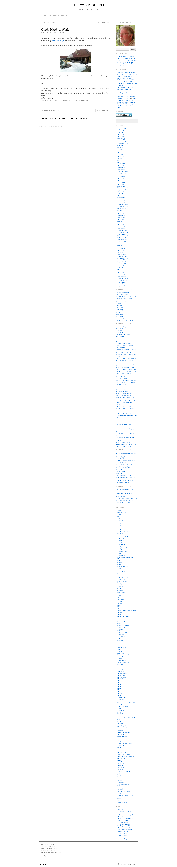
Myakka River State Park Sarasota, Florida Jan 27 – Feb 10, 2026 (126, 89)
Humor (119, 646)
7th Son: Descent (121, 388)
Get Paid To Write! (121, 497)
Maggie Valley (122, 677)
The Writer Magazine (124, 813)
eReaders (120, 598)
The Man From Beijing (122, 292)
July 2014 (120, 212)
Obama (119, 719)
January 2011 (122, 228)
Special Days (121, 758)
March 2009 (121, 251)
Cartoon (120, 564)
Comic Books (122, 570)
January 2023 (122, 169)
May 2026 (120, 134)
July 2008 (120, 265)
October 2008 (122, 260)
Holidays (120, 640)
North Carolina (122, 714)
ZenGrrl (120, 809)
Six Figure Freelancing (123, 428)
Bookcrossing (122, 551)
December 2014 (122, 204)
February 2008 (122, 275)
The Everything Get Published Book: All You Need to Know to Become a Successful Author (125, 477)
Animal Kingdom (123, 522)
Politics (120, 730)
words (119, 793)
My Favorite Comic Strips (126, 58)
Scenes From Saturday (49, 22)
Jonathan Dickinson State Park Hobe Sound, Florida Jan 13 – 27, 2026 (126, 96)
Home (44, 16)
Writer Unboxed (122, 831)
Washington (121, 788)
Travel (119, 777)
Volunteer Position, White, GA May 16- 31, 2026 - (126, 81)
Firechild (118, 338)
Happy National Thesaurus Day (127, 99)
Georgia (120, 620)
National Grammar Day (125, 701)
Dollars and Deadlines (124, 833)
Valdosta (120, 786)
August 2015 (121, 190)
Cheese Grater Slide (124, 566)
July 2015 (120, 191)
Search (119, 751)
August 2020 (121, 173)
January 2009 (122, 254)
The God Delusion (121, 378)
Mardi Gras (121, 679)
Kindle (119, 658)
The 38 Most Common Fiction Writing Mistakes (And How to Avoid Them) (125, 439)
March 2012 (121, 219)
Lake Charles (121, 660)
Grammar (120, 629)
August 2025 (121, 149)
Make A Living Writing (125, 818)
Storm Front (119, 332)
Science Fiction (122, 749)
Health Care (121, 636)
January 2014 (122, 217)
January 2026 (122, 140)
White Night (119, 309)
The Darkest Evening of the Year (126, 300)
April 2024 (121, 164)
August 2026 (121, 129)
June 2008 (120, 267)
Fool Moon (119, 330)
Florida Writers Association (126, 610)
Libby (119, 666)
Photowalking (122, 727)
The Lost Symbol (121, 384)
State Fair (120, 762)
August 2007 (121, 286)
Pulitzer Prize (122, 736)
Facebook (120, 599)
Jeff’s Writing (53, 16)
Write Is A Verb (120, 469)
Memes (119, 686)
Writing (120, 799)
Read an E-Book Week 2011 (126, 743)
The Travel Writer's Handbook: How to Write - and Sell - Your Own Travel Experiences (127, 360)
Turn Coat (119, 305)
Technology (121, 767)
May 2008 (120, 269)
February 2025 (122, 158)
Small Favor (119, 307)
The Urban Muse (123, 820)
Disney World (122, 581)
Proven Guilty (120, 311)
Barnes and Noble (123, 537)
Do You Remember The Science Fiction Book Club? (127, 63)
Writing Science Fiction (123, 442)
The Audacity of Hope (122, 347)
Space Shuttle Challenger (126, 756)
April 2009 (121, 249)
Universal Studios (123, 784)
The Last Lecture (121, 471)
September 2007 (122, 284)
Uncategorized (122, 782)
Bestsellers (121, 540)
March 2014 (121, 214)
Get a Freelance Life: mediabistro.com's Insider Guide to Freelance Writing (126, 460)
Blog (119, 546)
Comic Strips (121, 572)
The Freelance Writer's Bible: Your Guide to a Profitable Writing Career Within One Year (126, 500)
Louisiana (120, 671)
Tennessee (120, 769)
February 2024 (122, 167)
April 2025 (121, 155)
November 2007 (122, 280)
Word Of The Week (123, 791)
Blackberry (121, 544)
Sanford (120, 747)
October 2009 (122, 238)
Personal (66, 100)
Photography (121, 725)
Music (119, 695)
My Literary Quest (123, 828)
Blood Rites (119, 314)
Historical (120, 638)
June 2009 (120, 245)
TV (118, 778)
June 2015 (120, 193)
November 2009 (122, 236)
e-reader (120, 586)
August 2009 (121, 241)
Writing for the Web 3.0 (123, 468)
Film (119, 605)
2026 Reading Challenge (124, 92)
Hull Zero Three (120, 336)
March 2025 (121, 156)
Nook (119, 712)
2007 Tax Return (105, 22)
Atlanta (120, 529)
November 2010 (122, 232)
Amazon (120, 520)
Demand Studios (122, 577)
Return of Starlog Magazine (126, 56)
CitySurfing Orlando (124, 811)
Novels (119, 716)
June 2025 (120, 151)
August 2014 (121, 210)
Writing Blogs (122, 801)
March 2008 (121, 273)
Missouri (120, 692)
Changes (118, 303)
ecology (120, 590)
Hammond (120, 634)
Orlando (120, 721)
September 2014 (122, 208)
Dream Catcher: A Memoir (124, 412)
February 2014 (122, 215)
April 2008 (121, 271)
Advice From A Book (124, 66)
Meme (119, 684)
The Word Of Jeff (88, 5)
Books (119, 553)
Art (118, 527)
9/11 (119, 516)
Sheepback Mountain (124, 753)
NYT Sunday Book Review (126, 718)
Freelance (120, 614)
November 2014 (122, 206)
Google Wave (121, 627)
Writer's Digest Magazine (125, 815)
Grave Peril (119, 329)
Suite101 (120, 766)
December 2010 (122, 230)
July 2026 (120, 131)
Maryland (120, 681)
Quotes (119, 740)
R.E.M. (119, 742)
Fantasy (120, 603)
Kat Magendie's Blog (124, 826)
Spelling (120, 760)
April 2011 (121, 223)
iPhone (119, 651)
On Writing (119, 473)
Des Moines (121, 579)
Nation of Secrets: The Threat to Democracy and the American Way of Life (126, 354)
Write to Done (122, 835)
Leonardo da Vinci (123, 662)
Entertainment (122, 592)
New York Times (122, 706)
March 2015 (121, 199)
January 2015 (122, 203)
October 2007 (122, 282)
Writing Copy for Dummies (124, 457)
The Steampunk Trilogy (123, 334)
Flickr (119, 607)
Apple (119, 526)
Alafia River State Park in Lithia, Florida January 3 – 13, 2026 (126, 104)
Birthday (120, 542)
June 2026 (120, 132)
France (119, 612)
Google (119, 623)
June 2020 (120, 175)
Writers (119, 797)
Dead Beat (119, 313)
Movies (120, 694)
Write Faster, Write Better (123, 389)
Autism (119, 535)
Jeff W (45, 32)
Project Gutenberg (123, 732)
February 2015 (122, 201)
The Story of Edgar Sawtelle (124, 320)
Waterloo (120, 790)
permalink (86, 100)
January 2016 (122, 186)
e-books (120, 585)
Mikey (119, 688)
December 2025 (122, 142)
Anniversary (121, 524)
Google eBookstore (123, 625)
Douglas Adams (122, 583)
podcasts (120, 729)
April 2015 (121, 197)
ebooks (119, 588)
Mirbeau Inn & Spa (58, 40)
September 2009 (122, 239)
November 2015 (122, 188)
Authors (120, 533)
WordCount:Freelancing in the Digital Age (126, 838)
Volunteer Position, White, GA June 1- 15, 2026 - (126, 73)
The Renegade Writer (124, 829)
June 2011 (120, 221)
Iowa (119, 649)
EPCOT (119, 596)
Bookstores (121, 555)
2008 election (122, 511)
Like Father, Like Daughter (126, 60)
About (119, 518)
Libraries (120, 668)
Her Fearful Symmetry (122, 391)
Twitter (119, 780)
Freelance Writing (123, 616)
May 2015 (120, 195)
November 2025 (122, 143)
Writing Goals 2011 (124, 802)
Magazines (121, 675)
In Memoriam (121, 647)
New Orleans (121, 705)
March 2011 (121, 225)
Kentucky (120, 657)
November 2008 (122, 258)
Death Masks (120, 316)
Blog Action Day (123, 548)
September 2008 (122, 262)
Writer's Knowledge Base (125, 795)
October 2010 (122, 234)
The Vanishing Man (122, 294)
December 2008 (122, 256)
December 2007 (122, 278)
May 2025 (120, 153)
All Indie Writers (123, 822)
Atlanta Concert (122, 531)
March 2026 (121, 136)
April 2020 (121, 177)
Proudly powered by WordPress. (128, 864)
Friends (120, 618)
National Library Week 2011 (127, 703)
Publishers (121, 734)
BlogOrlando (121, 550)
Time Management (123, 771)
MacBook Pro (122, 673)
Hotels (119, 644)
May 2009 (120, 247)
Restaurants (121, 745)
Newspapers (121, 710)
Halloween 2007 (122, 633)
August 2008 (121, 263)
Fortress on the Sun (122, 302)
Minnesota (121, 690)
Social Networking (123, 754)
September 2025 (122, 147)
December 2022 (122, 171)
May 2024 (120, 162)
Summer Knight (120, 318)
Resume (64, 16)
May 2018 (120, 180)
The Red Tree (120, 404)
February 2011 (122, 227)
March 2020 (121, 179)
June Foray (121, 653)
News (119, 708)
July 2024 (120, 160)
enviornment (121, 594)
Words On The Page (124, 824)
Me (118, 682)
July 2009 (120, 243)
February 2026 (122, 138)
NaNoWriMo (121, 697)
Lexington (121, 664)
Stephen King (122, 764)
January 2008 (122, 276)
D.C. (118, 575)
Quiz (119, 738)
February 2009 (122, 252)
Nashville (120, 699)
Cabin (119, 561)
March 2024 (121, 166)
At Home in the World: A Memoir (126, 413)
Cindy (119, 568)
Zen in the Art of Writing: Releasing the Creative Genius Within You (125, 408)
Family (119, 601)
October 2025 (122, 145)
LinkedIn (120, 670)
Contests (120, 574)
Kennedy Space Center (125, 655)
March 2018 (121, 184)
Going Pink (121, 622)
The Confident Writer (122, 386)
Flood (119, 609)
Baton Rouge (121, 538)
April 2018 (121, 182)
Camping (120, 562)
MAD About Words (123, 817)
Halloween (121, 631)
